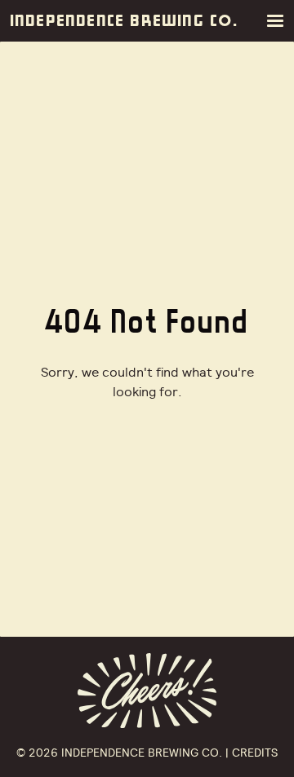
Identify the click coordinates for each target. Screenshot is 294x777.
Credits (255, 752)
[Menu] (278, 21)
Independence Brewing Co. (125, 20)
